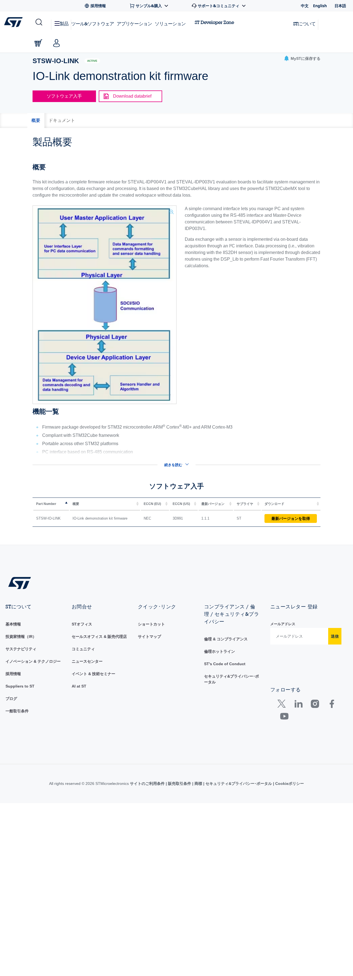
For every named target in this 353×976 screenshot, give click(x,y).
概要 (76, 504)
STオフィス (82, 624)
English (320, 5)
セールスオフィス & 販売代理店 (99, 636)
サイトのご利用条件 (148, 783)
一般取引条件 (17, 711)
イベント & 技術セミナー (93, 674)
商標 (198, 783)
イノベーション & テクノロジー (33, 661)
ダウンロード (274, 504)
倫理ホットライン (219, 651)
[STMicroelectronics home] (14, 22)
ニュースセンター (87, 661)
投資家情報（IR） (21, 636)
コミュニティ (83, 649)
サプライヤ (245, 504)
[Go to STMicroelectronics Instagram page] (314, 705)
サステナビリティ (21, 649)
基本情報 (13, 624)
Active (92, 60)
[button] (38, 22)
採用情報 (13, 674)
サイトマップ (149, 636)
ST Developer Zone (214, 22)
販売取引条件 (179, 783)
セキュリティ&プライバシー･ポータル (238, 783)
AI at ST (79, 686)
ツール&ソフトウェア (92, 23)
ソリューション (170, 23)
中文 (305, 5)
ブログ (11, 698)
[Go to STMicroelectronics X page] (283, 705)
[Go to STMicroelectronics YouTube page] (284, 717)
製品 (64, 23)
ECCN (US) (181, 504)
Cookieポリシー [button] (289, 783)
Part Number (46, 504)
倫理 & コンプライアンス (226, 639)
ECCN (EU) (152, 504)
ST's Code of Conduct (224, 664)
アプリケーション (134, 23)
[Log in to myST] (56, 43)
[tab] (35, 120)
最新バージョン (212, 504)
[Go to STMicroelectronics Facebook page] (331, 705)
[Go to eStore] (38, 43)
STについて (304, 23)
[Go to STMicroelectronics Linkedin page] (298, 705)
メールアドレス (282, 624)
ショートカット (151, 624)
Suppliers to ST (20, 686)
